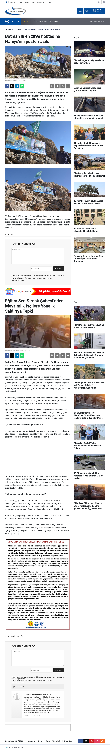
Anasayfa (11, 29)
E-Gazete (49, 2)
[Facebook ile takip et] (80, 741)
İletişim (47, 741)
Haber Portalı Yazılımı (16, 748)
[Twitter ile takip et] (86, 741)
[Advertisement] (38, 457)
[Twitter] (12, 86)
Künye (40, 741)
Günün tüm (97, 21)
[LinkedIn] (17, 86)
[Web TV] (98, 2)
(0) (34, 715)
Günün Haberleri (24, 2)
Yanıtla (28, 715)
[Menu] (80, 11)
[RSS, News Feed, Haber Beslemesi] (102, 741)
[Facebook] (7, 86)
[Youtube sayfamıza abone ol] (91, 741)
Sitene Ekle (40, 2)
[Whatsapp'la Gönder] (22, 86)
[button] (57, 86)
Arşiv (33, 2)
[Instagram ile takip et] (97, 741)
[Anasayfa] (6, 2)
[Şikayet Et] (61, 715)
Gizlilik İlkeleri (56, 741)
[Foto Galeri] (104, 2)
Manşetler (13, 2)
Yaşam (19, 29)
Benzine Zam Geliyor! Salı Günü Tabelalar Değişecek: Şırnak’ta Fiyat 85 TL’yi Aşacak (55, 21)
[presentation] (12, 21)
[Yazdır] (52, 86)
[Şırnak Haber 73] (15, 11)
